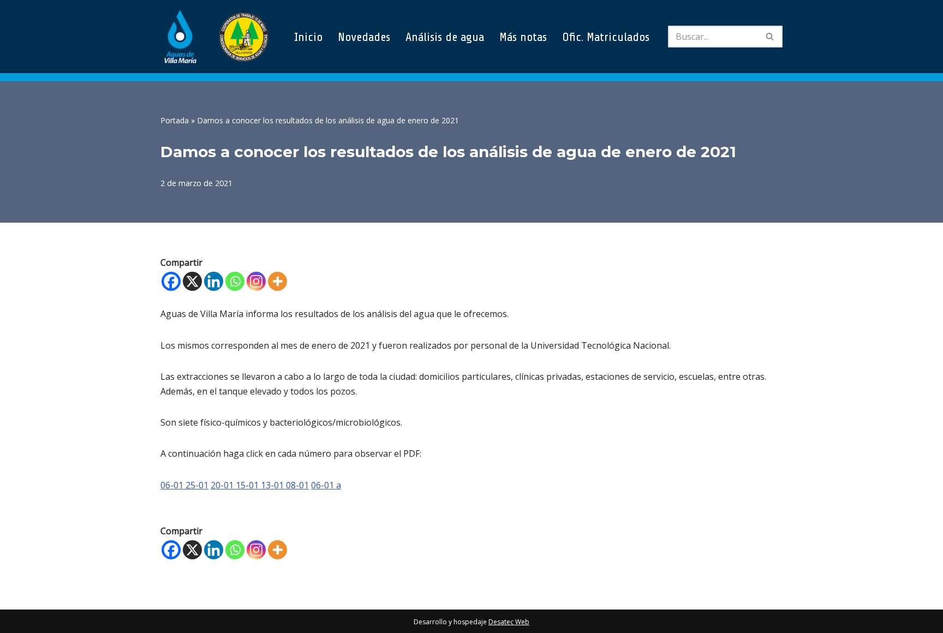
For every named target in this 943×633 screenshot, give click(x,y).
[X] (192, 281)
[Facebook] (171, 281)
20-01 (223, 485)
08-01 (297, 485)
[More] (277, 281)
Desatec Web (508, 621)
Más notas (523, 37)
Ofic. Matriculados (605, 37)
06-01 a (326, 485)
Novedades (364, 37)
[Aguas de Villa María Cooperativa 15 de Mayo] (215, 36)
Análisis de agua (444, 37)
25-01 (197, 485)
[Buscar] (770, 36)
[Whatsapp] (234, 281)
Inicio (308, 37)
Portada (174, 120)
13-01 (273, 485)
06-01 (173, 485)
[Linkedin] (213, 281)
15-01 (248, 485)
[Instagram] (256, 281)
